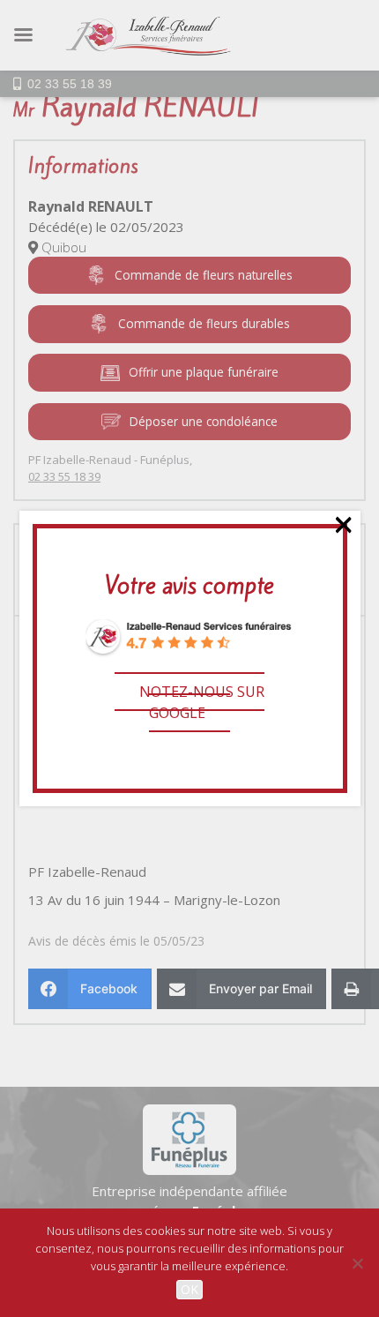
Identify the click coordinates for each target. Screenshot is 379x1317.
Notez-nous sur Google (201, 702)
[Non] (357, 1263)
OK (189, 1289)
